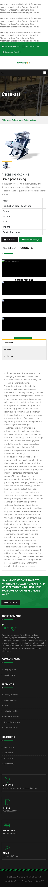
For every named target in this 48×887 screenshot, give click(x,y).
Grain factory (9, 763)
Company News (10, 669)
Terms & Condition (11, 881)
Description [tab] (8, 342)
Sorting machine (10, 700)
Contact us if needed (12, 52)
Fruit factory (8, 753)
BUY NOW (10, 239)
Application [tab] (8, 356)
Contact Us (40, 881)
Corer (6, 705)
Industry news (9, 675)
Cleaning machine (11, 694)
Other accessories (11, 727)
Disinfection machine (12, 722)
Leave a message (31, 239)
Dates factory (30, 120)
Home (6, 120)
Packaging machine (11, 711)
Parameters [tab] (8, 349)
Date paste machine (11, 716)
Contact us (10, 602)
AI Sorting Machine (15, 174)
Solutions (16, 120)
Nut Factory (8, 758)
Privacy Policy (27, 881)
